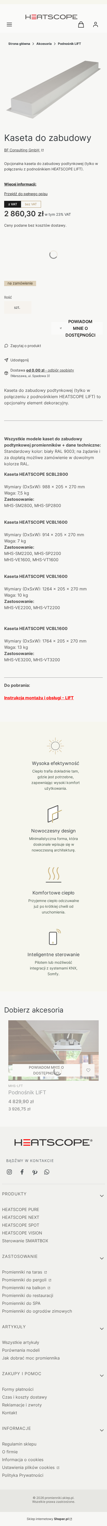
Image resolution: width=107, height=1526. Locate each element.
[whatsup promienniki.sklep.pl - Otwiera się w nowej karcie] (47, 1172)
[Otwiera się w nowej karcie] (22, 1172)
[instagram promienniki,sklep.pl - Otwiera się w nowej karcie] (9, 1172)
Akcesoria (44, 44)
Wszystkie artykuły (20, 1342)
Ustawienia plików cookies (29, 1467)
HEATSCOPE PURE (20, 1209)
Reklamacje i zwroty (22, 1404)
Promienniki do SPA (21, 1303)
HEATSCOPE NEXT (20, 1217)
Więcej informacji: (20, 184)
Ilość (8, 297)
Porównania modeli (21, 1350)
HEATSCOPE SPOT (20, 1225)
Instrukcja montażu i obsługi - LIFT (39, 697)
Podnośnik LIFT (69, 44)
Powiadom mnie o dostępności (80, 328)
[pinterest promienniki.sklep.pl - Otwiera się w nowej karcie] (34, 1172)
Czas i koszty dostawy (24, 1397)
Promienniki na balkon (24, 1287)
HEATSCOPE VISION (22, 1232)
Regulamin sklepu (19, 1444)
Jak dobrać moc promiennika (31, 1358)
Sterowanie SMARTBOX (25, 1240)
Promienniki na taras (22, 1272)
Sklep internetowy (48, 1519)
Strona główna (19, 44)
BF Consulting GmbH (22, 150)
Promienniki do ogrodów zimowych (37, 1311)
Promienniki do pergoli (25, 1279)
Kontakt (9, 1412)
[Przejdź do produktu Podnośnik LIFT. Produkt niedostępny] (53, 1050)
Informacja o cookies (22, 1459)
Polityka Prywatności (22, 1475)
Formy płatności (18, 1389)
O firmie (10, 1451)
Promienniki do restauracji (27, 1295)
